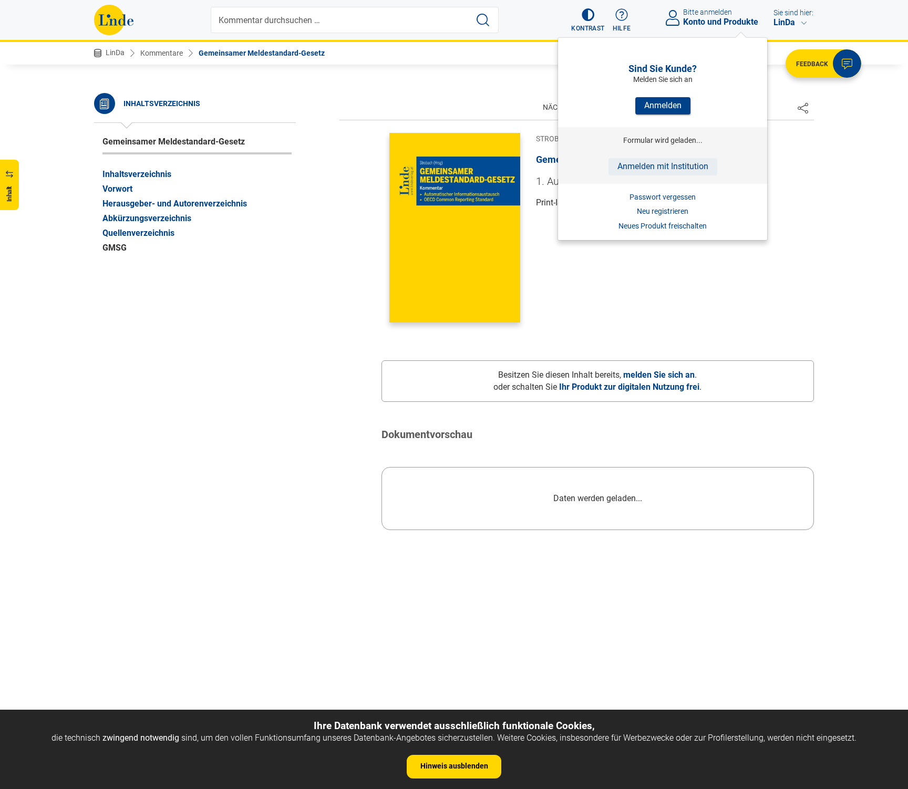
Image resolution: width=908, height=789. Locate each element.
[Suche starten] (483, 20)
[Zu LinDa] (113, 20)
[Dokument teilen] (802, 107)
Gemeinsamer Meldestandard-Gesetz (262, 53)
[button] (587, 20)
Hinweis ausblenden (454, 766)
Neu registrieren (662, 211)
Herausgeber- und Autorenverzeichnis (174, 203)
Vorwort (117, 188)
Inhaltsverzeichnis (136, 174)
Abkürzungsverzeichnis (146, 218)
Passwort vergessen (663, 197)
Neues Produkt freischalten (662, 226)
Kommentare (161, 53)
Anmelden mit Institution (662, 166)
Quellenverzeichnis (138, 232)
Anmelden (663, 105)
